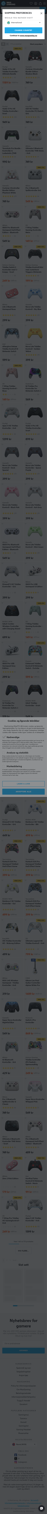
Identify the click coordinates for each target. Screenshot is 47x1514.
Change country (23, 30)
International (16, 23)
